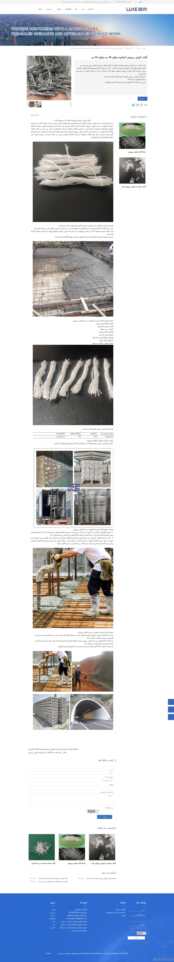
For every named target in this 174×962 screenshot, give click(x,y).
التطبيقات (68, 9)
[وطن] (136, 9)
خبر (54, 924)
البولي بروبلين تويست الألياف (113, 48)
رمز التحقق (109, 808)
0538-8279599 (123, 2)
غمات (123, 915)
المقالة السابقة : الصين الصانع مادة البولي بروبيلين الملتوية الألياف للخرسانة (53, 749)
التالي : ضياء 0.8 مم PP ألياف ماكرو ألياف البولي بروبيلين (47, 752)
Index (54, 953)
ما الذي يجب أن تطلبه (106, 792)
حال (76, 9)
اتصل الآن (142, 98)
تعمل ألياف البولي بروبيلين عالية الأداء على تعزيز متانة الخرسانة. (99, 878)
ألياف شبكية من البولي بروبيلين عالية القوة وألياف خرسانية (103, 863)
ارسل (104, 817)
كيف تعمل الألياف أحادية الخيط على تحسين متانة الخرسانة (51, 881)
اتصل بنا (90, 9)
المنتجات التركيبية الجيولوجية (115, 912)
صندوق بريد (109, 777)
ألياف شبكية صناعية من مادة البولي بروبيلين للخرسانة (42, 863)
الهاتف (111, 784)
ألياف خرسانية (129, 48)
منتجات (138, 48)
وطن (40, 9)
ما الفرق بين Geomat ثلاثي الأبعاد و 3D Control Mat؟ (51, 878)
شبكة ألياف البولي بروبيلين (76, 863)
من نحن (52, 912)
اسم (112, 769)
